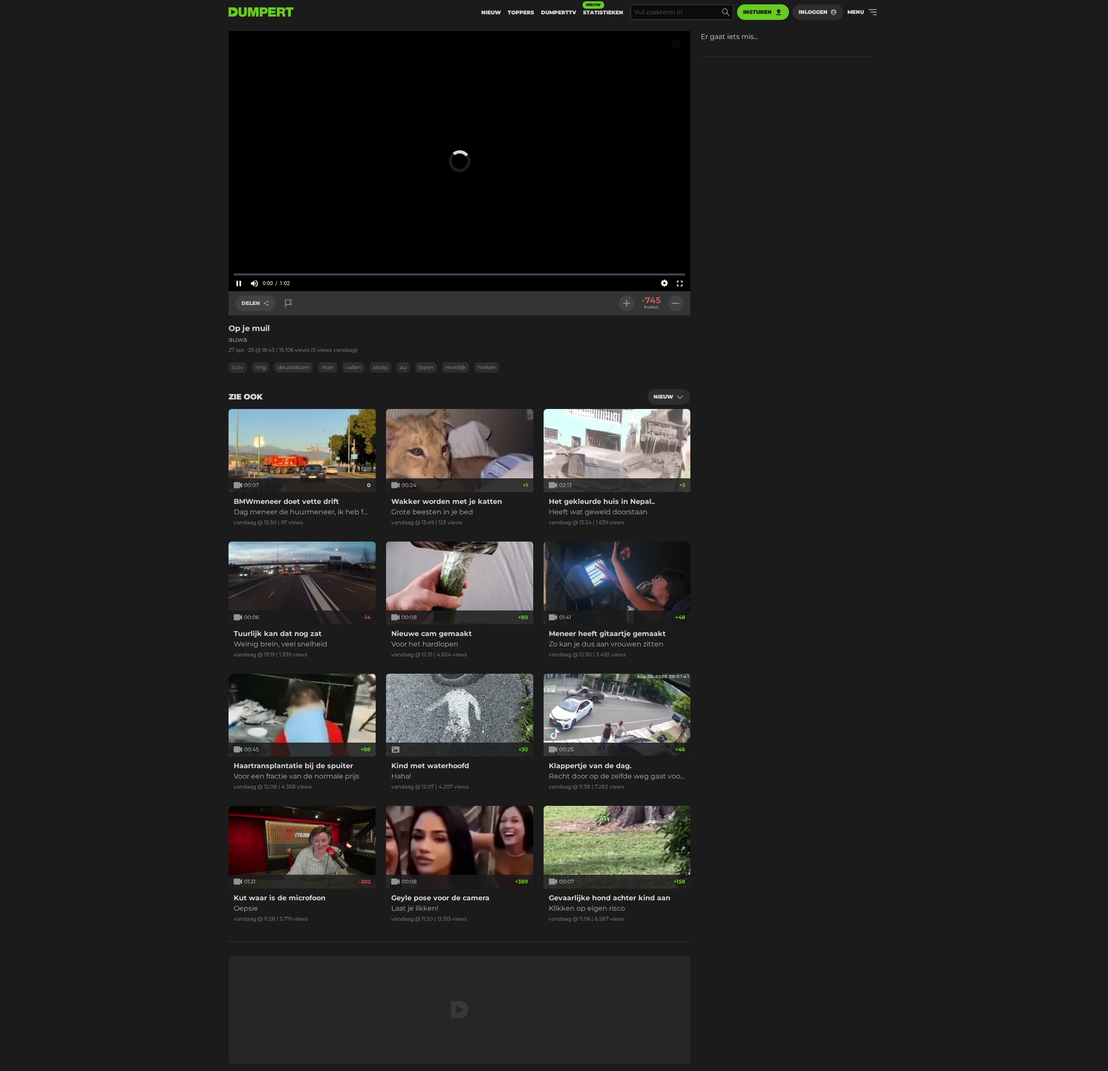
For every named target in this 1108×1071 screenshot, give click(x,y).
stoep (380, 367)
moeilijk (455, 367)
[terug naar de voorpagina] (261, 12)
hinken (487, 367)
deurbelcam (293, 367)
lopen (426, 367)
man (328, 367)
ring (260, 367)
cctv (237, 367)
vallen (353, 367)
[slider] (459, 274)
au (403, 367)
